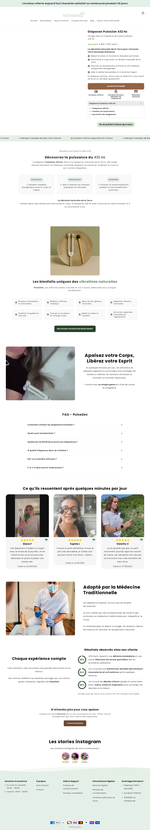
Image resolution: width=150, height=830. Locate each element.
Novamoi (78, 827)
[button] (116, 103)
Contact (40, 790)
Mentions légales (100, 785)
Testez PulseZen (75, 723)
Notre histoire (42, 785)
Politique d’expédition (73, 793)
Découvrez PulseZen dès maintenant (75, 329)
